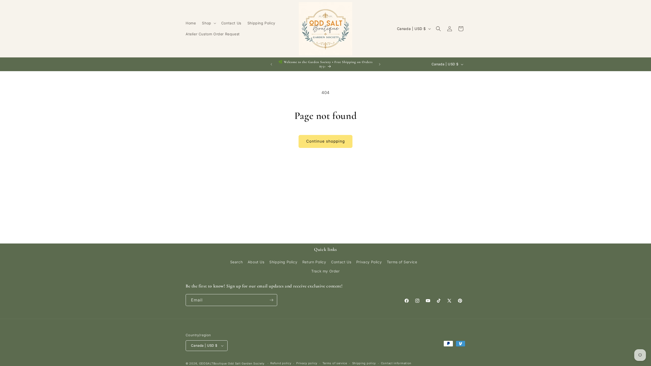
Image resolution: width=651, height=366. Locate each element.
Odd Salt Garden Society (246, 363)
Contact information (396, 363)
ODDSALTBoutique (213, 363)
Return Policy (314, 262)
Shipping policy (364, 363)
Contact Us (341, 262)
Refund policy (280, 363)
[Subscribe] (271, 300)
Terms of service (334, 363)
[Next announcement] (379, 64)
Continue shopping (325, 141)
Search (236, 262)
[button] (208, 23)
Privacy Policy (369, 262)
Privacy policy (306, 363)
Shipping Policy (283, 262)
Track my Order (325, 271)
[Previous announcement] (271, 64)
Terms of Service (402, 262)
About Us (256, 262)
